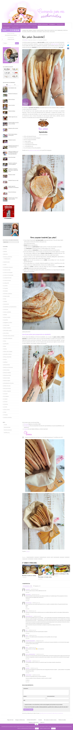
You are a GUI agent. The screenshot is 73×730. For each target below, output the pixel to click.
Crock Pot (5, 285)
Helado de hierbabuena (12, 93)
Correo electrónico (51, 696)
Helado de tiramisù (12, 139)
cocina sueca (37, 557)
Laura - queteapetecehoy (30, 654)
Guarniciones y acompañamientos (10, 306)
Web (24, 700)
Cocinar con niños (7, 269)
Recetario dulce (60, 24)
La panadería (52, 24)
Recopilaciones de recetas (9, 383)
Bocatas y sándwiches (8, 256)
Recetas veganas (31, 31)
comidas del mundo (43, 557)
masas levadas (6, 325)
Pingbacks (37, 586)
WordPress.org (6, 432)
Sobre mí (42, 722)
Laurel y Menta (28, 674)
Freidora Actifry (7, 296)
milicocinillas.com (29, 616)
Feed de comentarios (8, 429)
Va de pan (27, 551)
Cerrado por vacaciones (8, 267)
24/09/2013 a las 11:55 (32, 610)
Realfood (47, 30)
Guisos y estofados (7, 312)
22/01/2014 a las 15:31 (34, 589)
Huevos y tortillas (7, 317)
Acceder (5, 424)
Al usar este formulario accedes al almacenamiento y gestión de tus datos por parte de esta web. (46, 706)
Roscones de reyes (7, 388)
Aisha (27, 647)
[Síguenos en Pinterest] (16, 30)
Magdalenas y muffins (8, 322)
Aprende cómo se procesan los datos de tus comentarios (51, 713)
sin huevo (39, 31)
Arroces (5, 248)
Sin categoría (6, 396)
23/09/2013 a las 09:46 (36, 674)
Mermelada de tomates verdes (45, 577)
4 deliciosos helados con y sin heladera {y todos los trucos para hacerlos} (13, 152)
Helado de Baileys (11, 111)
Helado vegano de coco (12, 116)
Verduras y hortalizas (8, 417)
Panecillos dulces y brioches (9, 335)
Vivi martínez (28, 594)
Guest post (6, 309)
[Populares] (7, 85)
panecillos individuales (8, 338)
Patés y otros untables (8, 351)
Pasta (5, 346)
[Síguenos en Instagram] (11, 30)
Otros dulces (6, 333)
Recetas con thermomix (43, 24)
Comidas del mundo (27, 30)
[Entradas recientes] (15, 85)
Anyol (27, 635)
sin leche (52, 31)
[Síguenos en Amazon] (12, 30)
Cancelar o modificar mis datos (45, 728)
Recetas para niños (7, 375)
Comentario (26, 688)
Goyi (26, 630)
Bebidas (5, 251)
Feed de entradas (7, 427)
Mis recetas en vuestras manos (50, 719)
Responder (27, 592)
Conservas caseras (7, 280)
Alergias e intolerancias (25, 27)
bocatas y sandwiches (30, 557)
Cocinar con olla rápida (8, 272)
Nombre (25, 696)
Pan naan (26, 424)
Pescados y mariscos (8, 354)
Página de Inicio (10, 719)
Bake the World (54, 44)
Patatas (5, 348)
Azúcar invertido (11, 105)
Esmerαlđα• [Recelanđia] (30, 640)
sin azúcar (6, 393)
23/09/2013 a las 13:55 (40, 654)
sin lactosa (46, 31)
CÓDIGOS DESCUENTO (7, 24)
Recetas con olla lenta (32, 24)
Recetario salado (6, 27)
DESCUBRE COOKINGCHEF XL (20, 24)
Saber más (53, 728)
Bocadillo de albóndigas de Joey (61, 574)
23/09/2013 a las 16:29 (39, 640)
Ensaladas (6, 290)
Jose (26, 610)
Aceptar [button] (37, 728)
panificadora (40, 30)
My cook (48, 557)
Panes (34, 30)
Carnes (5, 264)
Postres (5, 359)
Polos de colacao (11, 99)
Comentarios (28, 586)
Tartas (5, 412)
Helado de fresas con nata (13, 180)
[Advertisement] (43, 226)
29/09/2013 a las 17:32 (36, 602)
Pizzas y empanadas (7, 356)
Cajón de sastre (7, 261)
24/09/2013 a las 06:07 (37, 616)
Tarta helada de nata (12, 87)
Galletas (5, 301)
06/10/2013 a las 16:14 (35, 594)
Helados (5, 314)
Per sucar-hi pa (28, 602)
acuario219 (28, 589)
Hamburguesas (7, 258)
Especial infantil (15, 27)
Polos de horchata (11, 157)
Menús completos (7, 327)
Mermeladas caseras (8, 330)
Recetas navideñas (7, 372)
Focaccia (26, 429)
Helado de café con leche (13, 128)
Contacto (34, 27)
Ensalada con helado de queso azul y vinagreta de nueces (13, 170)
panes (52, 557)
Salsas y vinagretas (7, 391)
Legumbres (6, 319)
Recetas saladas (7, 377)
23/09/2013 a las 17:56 (32, 635)
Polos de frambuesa (12, 192)
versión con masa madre (34, 150)
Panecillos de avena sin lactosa (29, 575)
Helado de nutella (11, 174)
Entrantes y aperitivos (8, 293)
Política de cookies (62, 719)
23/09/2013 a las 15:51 (32, 647)
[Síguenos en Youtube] (18, 30)
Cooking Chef (6, 283)
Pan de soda (26, 425)
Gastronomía (6, 304)
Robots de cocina (7, 385)
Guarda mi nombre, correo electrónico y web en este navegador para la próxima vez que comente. (44, 704)
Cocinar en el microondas (8, 275)
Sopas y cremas (7, 409)
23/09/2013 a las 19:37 (32, 630)
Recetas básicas (7, 364)
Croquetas (6, 288)
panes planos (62, 557)
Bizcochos (6, 254)
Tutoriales (6, 414)
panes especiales (56, 557)
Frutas (5, 298)
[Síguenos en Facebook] (14, 30)
